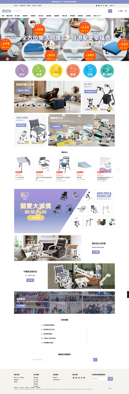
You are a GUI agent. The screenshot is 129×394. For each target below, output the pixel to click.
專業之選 (64, 16)
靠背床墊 (79, 191)
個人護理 (17, 16)
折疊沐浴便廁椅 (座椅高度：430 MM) (63, 191)
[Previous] (11, 183)
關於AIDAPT (97, 16)
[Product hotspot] (39, 263)
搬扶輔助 (48, 16)
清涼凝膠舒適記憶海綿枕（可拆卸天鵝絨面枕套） (105, 191)
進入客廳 (95, 265)
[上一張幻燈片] (4, 46)
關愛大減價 (9, 16)
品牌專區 (88, 16)
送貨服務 (34, 5)
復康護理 (56, 16)
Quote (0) (128, 294)
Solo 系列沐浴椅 (19, 191)
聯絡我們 (39, 5)
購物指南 (29, 5)
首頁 (3, 16)
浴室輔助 (33, 16)
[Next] (118, 183)
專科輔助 (72, 16)
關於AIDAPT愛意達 (19, 391)
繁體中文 (112, 5)
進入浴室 (30, 293)
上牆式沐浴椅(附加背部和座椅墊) (44, 191)
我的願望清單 (22, 5)
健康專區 (80, 16)
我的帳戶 (16, 5)
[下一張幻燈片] (124, 46)
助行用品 (41, 16)
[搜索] (110, 11)
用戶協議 (36, 393)
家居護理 (25, 16)
